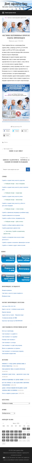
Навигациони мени (10, 12)
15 (24, 434)
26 (11, 440)
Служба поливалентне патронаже (11, 215)
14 (20, 434)
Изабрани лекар (6, 296)
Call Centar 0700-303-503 (8, 306)
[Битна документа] (8, 255)
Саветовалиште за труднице (9, 336)
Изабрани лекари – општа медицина (15, 183)
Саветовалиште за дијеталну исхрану (12, 345)
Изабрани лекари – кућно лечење (14, 221)
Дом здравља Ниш (16, 3)
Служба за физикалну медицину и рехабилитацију (15, 212)
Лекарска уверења (7, 290)
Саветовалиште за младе (9, 342)
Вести (5, 142)
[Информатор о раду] (8, 265)
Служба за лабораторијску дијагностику (12, 225)
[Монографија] (24, 265)
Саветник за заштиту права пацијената (12, 293)
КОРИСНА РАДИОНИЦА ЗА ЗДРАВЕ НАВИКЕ (13, 379)
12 (11, 434)
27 (16, 440)
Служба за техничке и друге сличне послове (13, 245)
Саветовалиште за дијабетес (9, 334)
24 (3, 440)
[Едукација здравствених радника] (8, 275)
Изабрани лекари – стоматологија (14, 209)
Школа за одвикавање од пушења (11, 348)
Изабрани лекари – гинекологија (14, 199)
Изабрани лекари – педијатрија (14, 193)
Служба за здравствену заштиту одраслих (13, 180)
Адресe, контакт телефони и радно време (13, 309)
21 (20, 437)
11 (7, 434)
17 (3, 437)
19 (11, 437)
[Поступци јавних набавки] (24, 255)
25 (7, 440)
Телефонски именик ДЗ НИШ (9, 318)
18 (7, 437)
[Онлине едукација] (24, 275)
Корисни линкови (6, 312)
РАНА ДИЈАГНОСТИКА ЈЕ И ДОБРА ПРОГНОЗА (13, 369)
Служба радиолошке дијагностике (11, 228)
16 (28, 434)
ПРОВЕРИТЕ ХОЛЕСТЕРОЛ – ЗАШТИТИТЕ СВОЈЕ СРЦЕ (15, 374)
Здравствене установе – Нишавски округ (13, 315)
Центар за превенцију (7, 331)
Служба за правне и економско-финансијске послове (16, 242)
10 (3, 434)
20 (16, 437)
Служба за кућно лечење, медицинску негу (13, 218)
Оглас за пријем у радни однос (10, 393)
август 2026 (16, 423)
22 (24, 437)
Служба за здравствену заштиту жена (12, 196)
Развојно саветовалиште (8, 339)
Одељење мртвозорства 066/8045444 (12, 321)
